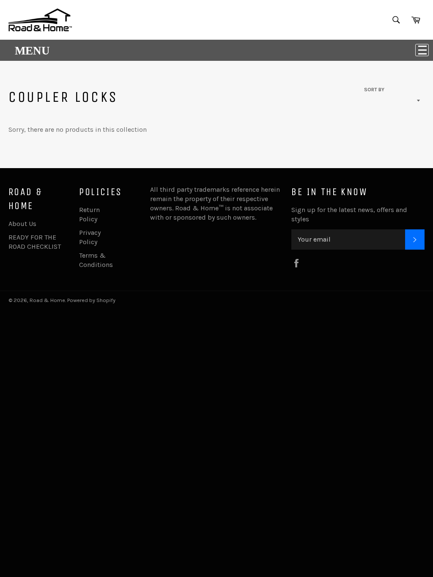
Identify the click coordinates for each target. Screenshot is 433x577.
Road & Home (47, 300)
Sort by (374, 90)
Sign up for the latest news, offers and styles (349, 214)
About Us (22, 224)
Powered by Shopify (91, 300)
